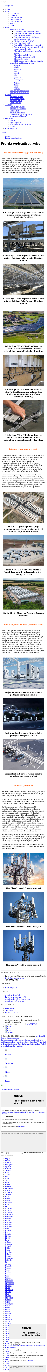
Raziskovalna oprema (17, 99)
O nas (7, 11)
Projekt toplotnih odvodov (14, 138)
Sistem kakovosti (15, 103)
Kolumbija (17, 89)
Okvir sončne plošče (21, 59)
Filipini (16, 67)
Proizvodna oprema (16, 97)
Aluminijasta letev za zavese (19, 93)
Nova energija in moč (17, 107)
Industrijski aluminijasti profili (20, 43)
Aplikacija (8, 105)
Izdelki (7, 27)
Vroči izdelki (40, 1036)
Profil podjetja (14, 13)
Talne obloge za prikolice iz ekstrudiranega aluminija (19, 1040)
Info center (9, 119)
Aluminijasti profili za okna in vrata (22, 63)
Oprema (8, 95)
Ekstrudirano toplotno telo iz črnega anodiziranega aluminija (26, 38)
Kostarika (17, 77)
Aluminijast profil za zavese (19, 91)
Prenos (12, 25)
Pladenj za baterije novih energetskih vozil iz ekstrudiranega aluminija (29, 48)
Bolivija (16, 73)
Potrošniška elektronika (18, 117)
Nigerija (17, 83)
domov (7, 9)
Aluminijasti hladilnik (17, 29)
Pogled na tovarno (16, 21)
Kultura (12, 23)
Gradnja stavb (14, 111)
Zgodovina (13, 15)
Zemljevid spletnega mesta (10, 1038)
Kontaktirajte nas (11, 128)
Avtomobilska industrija (18, 109)
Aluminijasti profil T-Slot (22, 55)
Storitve (12, 126)
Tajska (16, 85)
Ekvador (17, 65)
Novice (12, 121)
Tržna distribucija (16, 19)
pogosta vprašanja (16, 122)
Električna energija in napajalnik (21, 115)
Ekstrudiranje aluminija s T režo (31, 1042)
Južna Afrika (18, 79)
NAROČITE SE (31, 1024)
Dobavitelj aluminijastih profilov (29, 1044)
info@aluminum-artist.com (14, 978)
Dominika (17, 81)
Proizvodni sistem (16, 101)
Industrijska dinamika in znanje (20, 124)
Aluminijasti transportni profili (24, 57)
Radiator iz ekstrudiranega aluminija (26, 31)
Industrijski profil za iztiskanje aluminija (27, 45)
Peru (15, 71)
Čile (15, 75)
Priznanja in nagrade (17, 17)
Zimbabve (17, 69)
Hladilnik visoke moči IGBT (24, 41)
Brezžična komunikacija (18, 113)
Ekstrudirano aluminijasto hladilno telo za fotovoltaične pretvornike (28, 34)
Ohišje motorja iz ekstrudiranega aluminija (28, 61)
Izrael (16, 87)
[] (22, 1153)
